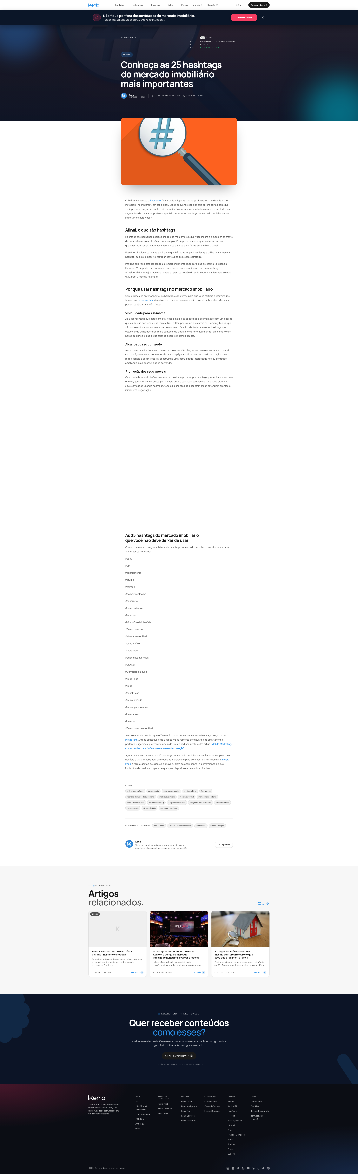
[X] (238, 1168)
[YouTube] (248, 1168)
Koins (137, 1128)
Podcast (232, 1144)
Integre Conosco (212, 1111)
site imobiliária (149, 808)
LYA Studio (140, 1124)
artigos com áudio (171, 791)
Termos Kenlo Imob (260, 1111)
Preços (184, 5)
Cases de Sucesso (212, 1106)
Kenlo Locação (165, 1108)
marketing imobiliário (207, 797)
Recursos (155, 5)
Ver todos (261, 903)
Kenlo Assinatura (188, 1120)
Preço (230, 1149)
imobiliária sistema (167, 797)
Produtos (119, 5)
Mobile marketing (156, 802)
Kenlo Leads (159, 826)
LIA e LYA (231, 1125)
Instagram (131, 739)
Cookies (255, 1106)
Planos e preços (217, 826)
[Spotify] (268, 1168)
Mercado (127, 54)
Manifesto (232, 1111)
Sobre (170, 5)
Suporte (211, 5)
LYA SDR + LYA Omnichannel (180, 826)
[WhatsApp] (253, 1168)
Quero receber (243, 17)
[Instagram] (228, 1168)
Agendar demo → (259, 5)
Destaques (206, 791)
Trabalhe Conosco (236, 1134)
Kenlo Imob (201, 826)
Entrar (239, 5)
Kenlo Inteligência (189, 1106)
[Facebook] (243, 1168)
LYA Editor (139, 1119)
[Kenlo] (96, 1097)
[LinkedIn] (233, 1168)
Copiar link (225, 844)
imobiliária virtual (187, 797)
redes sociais (145, 300)
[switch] (206, 37)
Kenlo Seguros (188, 1115)
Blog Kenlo (130, 37)
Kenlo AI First (233, 1106)
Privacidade (256, 1101)
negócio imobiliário (177, 802)
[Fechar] (262, 17)
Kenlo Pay (185, 1111)
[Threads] (258, 1168)
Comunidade (210, 1101)
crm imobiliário (190, 791)
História (231, 1115)
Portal (230, 1139)
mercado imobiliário (135, 802)
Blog (230, 1130)
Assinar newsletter (180, 1055)
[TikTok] (263, 1168)
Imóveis (196, 5)
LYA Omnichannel (142, 1114)
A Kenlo (231, 1101)
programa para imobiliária (200, 802)
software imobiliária (168, 808)
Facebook (155, 200)
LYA (136, 1101)
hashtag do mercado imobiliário (140, 797)
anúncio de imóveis (135, 791)
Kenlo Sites (163, 1113)
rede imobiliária (222, 802)
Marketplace (137, 5)
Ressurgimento (235, 1120)
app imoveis (153, 791)
